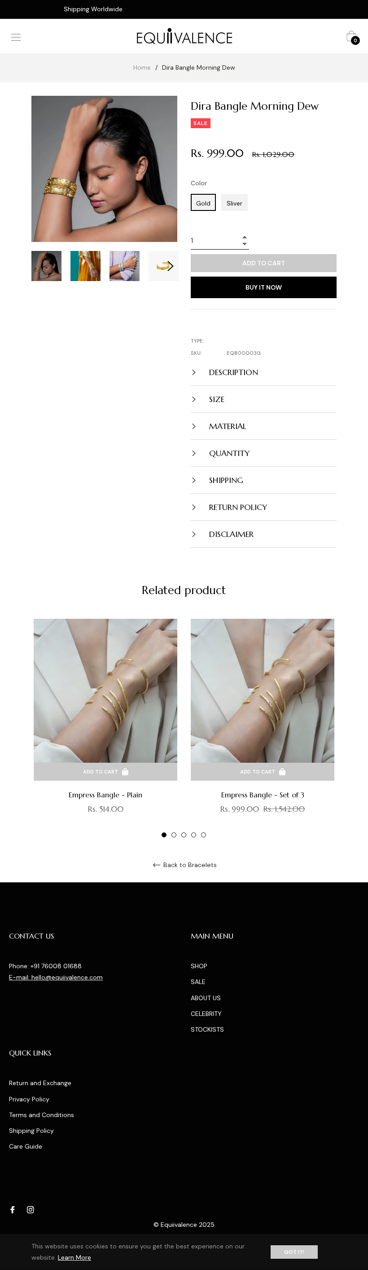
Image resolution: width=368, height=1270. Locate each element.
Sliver (234, 203)
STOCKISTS (207, 1029)
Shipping (225, 480)
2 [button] (173, 834)
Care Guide (25, 1146)
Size (215, 399)
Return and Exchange (40, 1083)
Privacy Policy (29, 1099)
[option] (105, 729)
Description (232, 372)
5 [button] (203, 834)
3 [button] (183, 834)
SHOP (199, 966)
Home (142, 67)
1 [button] (164, 834)
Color (199, 183)
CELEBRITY (206, 1014)
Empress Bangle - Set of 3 (262, 794)
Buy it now (263, 287)
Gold (203, 203)
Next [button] (170, 266)
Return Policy (237, 507)
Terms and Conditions (41, 1115)
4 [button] (193, 834)
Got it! (294, 1252)
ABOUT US (206, 998)
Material (226, 426)
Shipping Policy (31, 1131)
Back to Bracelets (189, 865)
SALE (198, 982)
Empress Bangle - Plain (105, 794)
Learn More (74, 1257)
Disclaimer (230, 534)
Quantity (228, 453)
